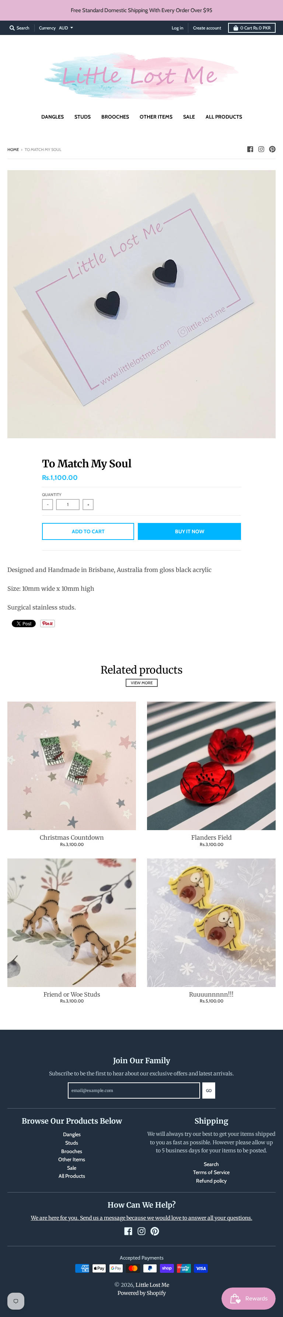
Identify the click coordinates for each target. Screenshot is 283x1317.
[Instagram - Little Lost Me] (261, 149)
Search (211, 1164)
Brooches (71, 1151)
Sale (71, 1168)
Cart (255, 28)
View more (142, 682)
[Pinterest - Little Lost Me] (272, 149)
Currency (47, 28)
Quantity (52, 494)
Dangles (72, 1134)
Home (13, 149)
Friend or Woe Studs (71, 994)
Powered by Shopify (142, 1293)
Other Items (71, 1159)
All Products (72, 1176)
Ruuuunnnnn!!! (211, 994)
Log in (178, 28)
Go (209, 1090)
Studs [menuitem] (82, 116)
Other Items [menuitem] (156, 116)
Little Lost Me (152, 1285)
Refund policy (211, 1180)
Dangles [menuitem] (52, 116)
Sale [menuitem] (189, 116)
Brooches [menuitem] (115, 116)
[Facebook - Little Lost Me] (250, 149)
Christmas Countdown (72, 837)
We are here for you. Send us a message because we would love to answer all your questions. (141, 1218)
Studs (71, 1142)
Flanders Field (211, 837)
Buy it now (189, 531)
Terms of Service (211, 1172)
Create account (207, 28)
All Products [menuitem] (224, 116)
